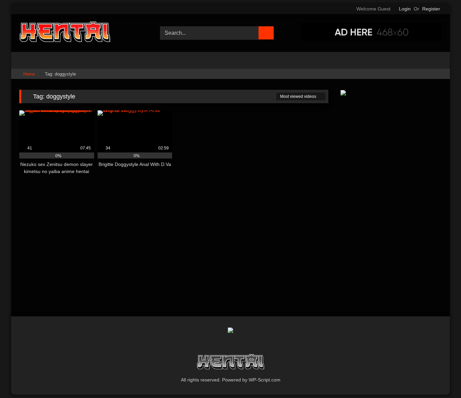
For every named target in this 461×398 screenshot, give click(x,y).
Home (29, 74)
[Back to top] (441, 378)
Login (405, 8)
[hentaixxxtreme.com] (64, 33)
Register (431, 8)
